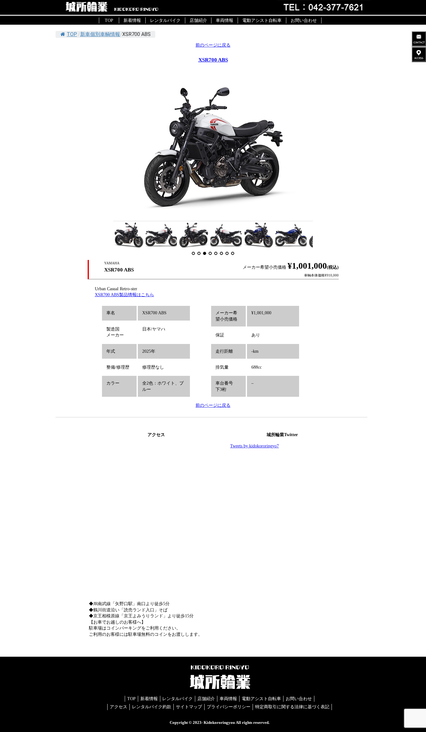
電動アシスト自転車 (262, 20)
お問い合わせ (304, 20)
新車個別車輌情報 (100, 34)
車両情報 (224, 20)
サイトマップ (189, 707)
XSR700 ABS (213, 60)
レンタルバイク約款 (151, 707)
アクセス (118, 707)
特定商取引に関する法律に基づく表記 (292, 707)
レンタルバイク (165, 20)
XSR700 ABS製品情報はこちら (124, 294)
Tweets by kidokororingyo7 (254, 446)
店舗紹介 (198, 20)
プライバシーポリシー (228, 707)
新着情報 (132, 20)
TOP (109, 20)
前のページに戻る (213, 45)
